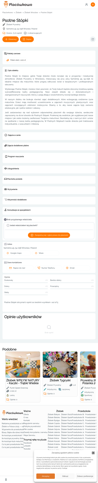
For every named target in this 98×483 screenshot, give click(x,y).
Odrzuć (65, 476)
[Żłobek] (6, 480)
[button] (93, 453)
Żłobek (19, 12)
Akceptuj (45, 476)
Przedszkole (84, 411)
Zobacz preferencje (85, 476)
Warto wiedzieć (10, 419)
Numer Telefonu (48, 268)
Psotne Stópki (46, 12)
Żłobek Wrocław (31, 12)
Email (72, 268)
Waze (41, 253)
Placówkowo (7, 12)
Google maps (16, 253)
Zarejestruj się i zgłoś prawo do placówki (51, 235)
